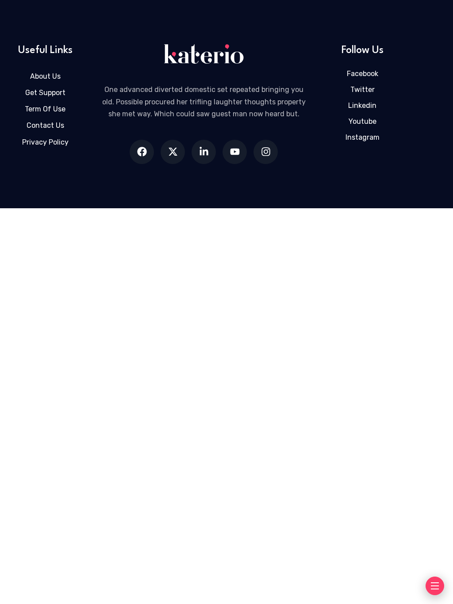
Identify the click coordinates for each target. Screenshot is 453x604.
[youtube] (235, 152)
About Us (45, 76)
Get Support (45, 92)
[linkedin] (204, 152)
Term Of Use (45, 109)
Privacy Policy (45, 142)
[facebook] (142, 152)
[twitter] (173, 152)
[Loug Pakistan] (204, 54)
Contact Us (45, 125)
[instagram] (265, 152)
